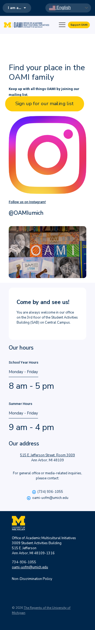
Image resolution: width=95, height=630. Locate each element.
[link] (47, 155)
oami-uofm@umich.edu (50, 497)
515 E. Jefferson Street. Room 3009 (47, 455)
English (63, 7)
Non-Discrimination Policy (32, 579)
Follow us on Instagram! (27, 202)
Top (89, 622)
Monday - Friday (23, 367)
